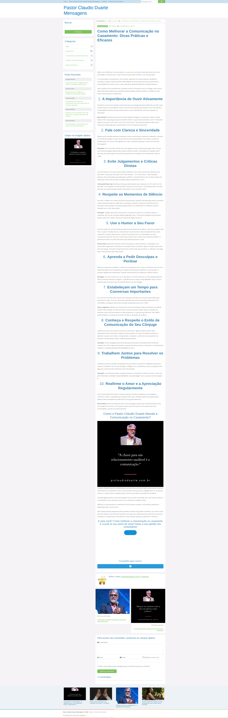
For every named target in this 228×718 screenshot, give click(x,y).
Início (65, 1)
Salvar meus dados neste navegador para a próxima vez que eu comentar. (124, 666)
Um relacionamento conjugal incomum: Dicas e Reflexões (148, 629)
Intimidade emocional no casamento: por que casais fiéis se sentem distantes (77, 103)
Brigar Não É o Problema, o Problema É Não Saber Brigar (76, 93)
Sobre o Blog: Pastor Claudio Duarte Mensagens (84, 1)
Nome (100, 657)
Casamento (103, 26)
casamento (129, 72)
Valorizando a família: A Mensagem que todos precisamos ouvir (111, 620)
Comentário (103, 642)
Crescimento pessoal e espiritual (77, 56)
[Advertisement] (130, 58)
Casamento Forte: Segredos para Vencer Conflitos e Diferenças (77, 83)
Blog (67, 46)
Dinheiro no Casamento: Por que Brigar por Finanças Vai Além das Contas (77, 114)
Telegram (130, 532)
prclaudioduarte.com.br (130, 576)
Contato (104, 1)
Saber (143, 267)
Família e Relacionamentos (75, 60)
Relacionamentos (72, 65)
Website (145, 576)
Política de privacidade (116, 1)
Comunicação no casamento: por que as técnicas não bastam (77, 125)
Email (123, 657)
